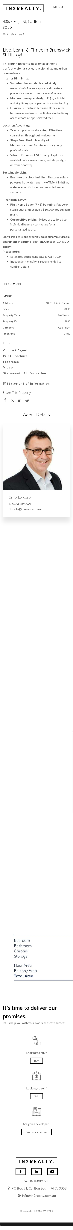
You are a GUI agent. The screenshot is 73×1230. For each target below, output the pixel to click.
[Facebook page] (21, 1171)
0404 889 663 (21, 504)
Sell (36, 1096)
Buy (36, 1060)
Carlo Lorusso (20, 497)
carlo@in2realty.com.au (27, 509)
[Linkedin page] (36, 1171)
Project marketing (36, 1131)
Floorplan (11, 361)
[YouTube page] (52, 1171)
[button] (35, 356)
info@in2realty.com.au (39, 1195)
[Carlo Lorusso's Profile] (36, 456)
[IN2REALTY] (23, 7)
